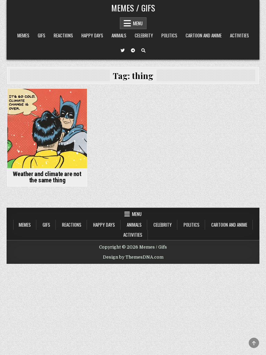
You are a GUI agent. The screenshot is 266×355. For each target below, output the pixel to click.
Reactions (63, 35)
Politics (169, 35)
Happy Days (92, 35)
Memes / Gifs (133, 7)
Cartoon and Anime (204, 35)
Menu (138, 23)
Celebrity (144, 35)
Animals (119, 35)
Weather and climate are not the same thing (47, 177)
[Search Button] (143, 50)
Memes (23, 35)
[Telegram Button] (133, 50)
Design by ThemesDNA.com (133, 257)
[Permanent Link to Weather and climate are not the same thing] (47, 128)
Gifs (41, 35)
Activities (239, 35)
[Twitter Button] (122, 50)
